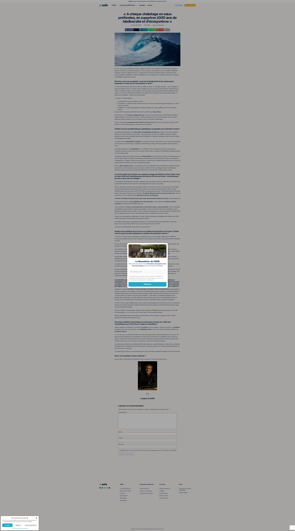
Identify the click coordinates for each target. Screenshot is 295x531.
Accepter (7, 525)
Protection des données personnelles (20, 528)
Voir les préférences (30, 525)
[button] (36, 518)
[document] (147, 265)
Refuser (18, 525)
